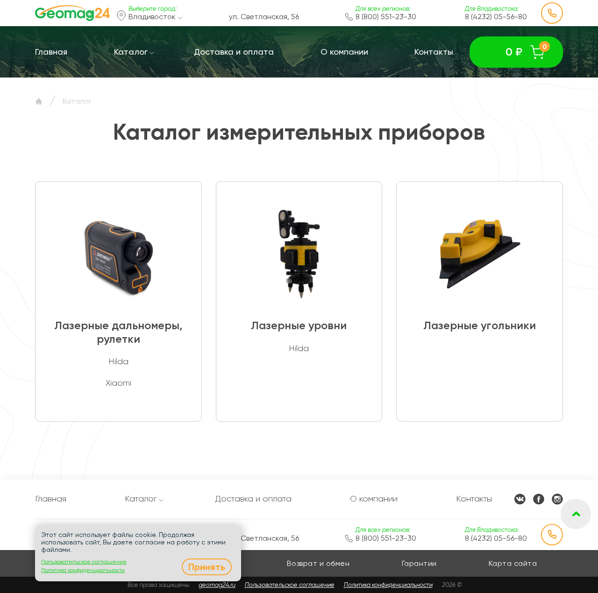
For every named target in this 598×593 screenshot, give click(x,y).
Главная (51, 51)
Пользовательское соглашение (290, 584)
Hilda (118, 361)
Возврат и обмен (318, 563)
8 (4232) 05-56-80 (496, 16)
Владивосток (153, 16)
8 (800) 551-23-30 (386, 16)
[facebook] (538, 499)
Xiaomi (118, 383)
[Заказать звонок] (552, 13)
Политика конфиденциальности (388, 584)
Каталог (131, 51)
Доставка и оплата (234, 51)
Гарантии (419, 563)
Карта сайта (513, 563)
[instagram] (557, 499)
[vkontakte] (520, 499)
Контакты (433, 51)
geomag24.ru (217, 584)
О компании (344, 51)
